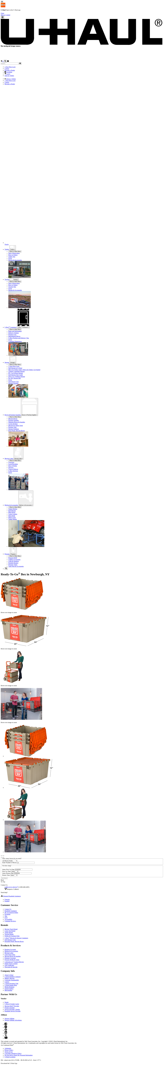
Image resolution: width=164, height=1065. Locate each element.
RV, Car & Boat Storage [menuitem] (15, 373)
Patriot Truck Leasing (11, 963)
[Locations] (8, 61)
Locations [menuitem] (9, 72)
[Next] (3, 855)
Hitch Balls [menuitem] (11, 516)
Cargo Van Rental (10, 931)
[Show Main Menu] (2, 17)
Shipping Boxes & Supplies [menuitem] (16, 422)
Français (7, 899)
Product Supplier (10, 1008)
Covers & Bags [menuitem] (13, 424)
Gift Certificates (9, 965)
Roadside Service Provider (12, 1011)
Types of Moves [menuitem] (13, 469)
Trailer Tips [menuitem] (11, 256)
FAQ (6, 917)
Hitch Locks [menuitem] (12, 517)
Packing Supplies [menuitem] (13, 420)
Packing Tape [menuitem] (12, 427)
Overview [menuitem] (11, 462)
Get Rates (4, 878)
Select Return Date (8, 873)
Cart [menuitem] (8, 74)
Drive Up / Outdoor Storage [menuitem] (16, 376)
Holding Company (13, 976)
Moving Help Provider (12, 1006)
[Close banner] (2, 2)
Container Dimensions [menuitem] (15, 341)
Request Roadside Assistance (12, 896)
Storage (12, 362)
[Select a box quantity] (9, 861)
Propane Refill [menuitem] (12, 558)
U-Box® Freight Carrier (12, 1004)
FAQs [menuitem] (10, 258)
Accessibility (8, 919)
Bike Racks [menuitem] (11, 512)
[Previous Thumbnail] (1, 857)
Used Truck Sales (10, 954)
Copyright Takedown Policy (13, 1053)
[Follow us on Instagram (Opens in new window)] (6, 1027)
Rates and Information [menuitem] (15, 331)
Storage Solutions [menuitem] (13, 429)
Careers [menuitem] (7, 68)
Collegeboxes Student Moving (14, 962)
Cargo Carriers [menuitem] (12, 514)
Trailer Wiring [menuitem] (12, 519)
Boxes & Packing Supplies (29, 415)
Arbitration (8, 1048)
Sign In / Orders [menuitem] (9, 75)
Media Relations (9, 987)
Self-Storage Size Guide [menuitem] (15, 375)
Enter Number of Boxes (9, 862)
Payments (7, 914)
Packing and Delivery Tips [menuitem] (18, 338)
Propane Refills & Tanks (12, 960)
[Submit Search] (20, 63)
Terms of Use (9, 1052)
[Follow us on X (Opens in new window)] (6, 1036)
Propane (13, 554)
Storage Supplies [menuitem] (13, 383)
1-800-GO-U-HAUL (11, 887)
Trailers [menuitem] (7, 249)
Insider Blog (11, 985)
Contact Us (8, 909)
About (9, 975)
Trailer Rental (9, 932)
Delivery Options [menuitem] (13, 333)
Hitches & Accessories (25, 505)
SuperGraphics (9, 988)
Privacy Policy (9, 1050)
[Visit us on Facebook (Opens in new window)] (6, 1024)
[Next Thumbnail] (3, 857)
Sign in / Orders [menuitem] (11, 79)
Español (7, 901)
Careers (7, 982)
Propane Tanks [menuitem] (12, 564)
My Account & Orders (11, 912)
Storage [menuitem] (7, 362)
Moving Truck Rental (11, 929)
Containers (23, 327)
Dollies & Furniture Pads (12, 936)
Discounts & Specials (11, 967)
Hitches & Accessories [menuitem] (15, 260)
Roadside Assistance (11, 911)
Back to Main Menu (15, 251)
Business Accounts (10, 949)
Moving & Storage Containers (16, 938)
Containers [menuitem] (11, 327)
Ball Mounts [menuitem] (12, 510)
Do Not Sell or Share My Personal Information (19, 1055)
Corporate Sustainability (12, 980)
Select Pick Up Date (8, 869)
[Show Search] (5, 61)
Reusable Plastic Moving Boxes (14, 941)
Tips (6, 916)
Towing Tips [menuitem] (12, 287)
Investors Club (11, 983)
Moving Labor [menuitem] (9, 458)
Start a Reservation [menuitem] (14, 253)
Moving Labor (18, 458)
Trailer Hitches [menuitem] (12, 509)
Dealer (7, 1002)
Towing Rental (9, 934)
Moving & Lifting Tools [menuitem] (15, 425)
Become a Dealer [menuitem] (10, 70)
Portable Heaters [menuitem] (13, 563)
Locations (10, 1057)
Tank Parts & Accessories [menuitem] (16, 566)
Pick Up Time (6, 871)
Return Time (6, 875)
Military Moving (9, 978)
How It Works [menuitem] (12, 466)
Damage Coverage (10, 958)
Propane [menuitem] (7, 554)
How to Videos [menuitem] (12, 255)
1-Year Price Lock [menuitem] (10, 67)
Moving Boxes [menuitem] (12, 419)
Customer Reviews (10, 921)
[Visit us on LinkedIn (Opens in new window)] (6, 1033)
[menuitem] (85, 283)
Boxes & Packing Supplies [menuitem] (13, 415)
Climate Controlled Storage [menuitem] (16, 371)
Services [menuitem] (10, 467)
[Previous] (1, 855)
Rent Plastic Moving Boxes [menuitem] (16, 430)
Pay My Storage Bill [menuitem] (14, 378)
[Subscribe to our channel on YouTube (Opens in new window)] (6, 1038)
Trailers (12, 249)
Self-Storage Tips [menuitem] (13, 381)
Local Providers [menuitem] (13, 464)
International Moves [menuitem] (14, 336)
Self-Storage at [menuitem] (15, 368)
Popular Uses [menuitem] (12, 334)
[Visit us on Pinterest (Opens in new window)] (6, 1030)
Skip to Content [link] (5, 15)
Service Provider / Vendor (12, 1009)
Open (2, 13)
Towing (7, 279)
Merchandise (8, 990)
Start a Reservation (14, 283)
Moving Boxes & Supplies (12, 956)
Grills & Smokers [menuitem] (13, 561)
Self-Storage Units (10, 940)
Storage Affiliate (9, 1018)
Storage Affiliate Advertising (13, 1020)
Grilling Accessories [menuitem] (14, 559)
